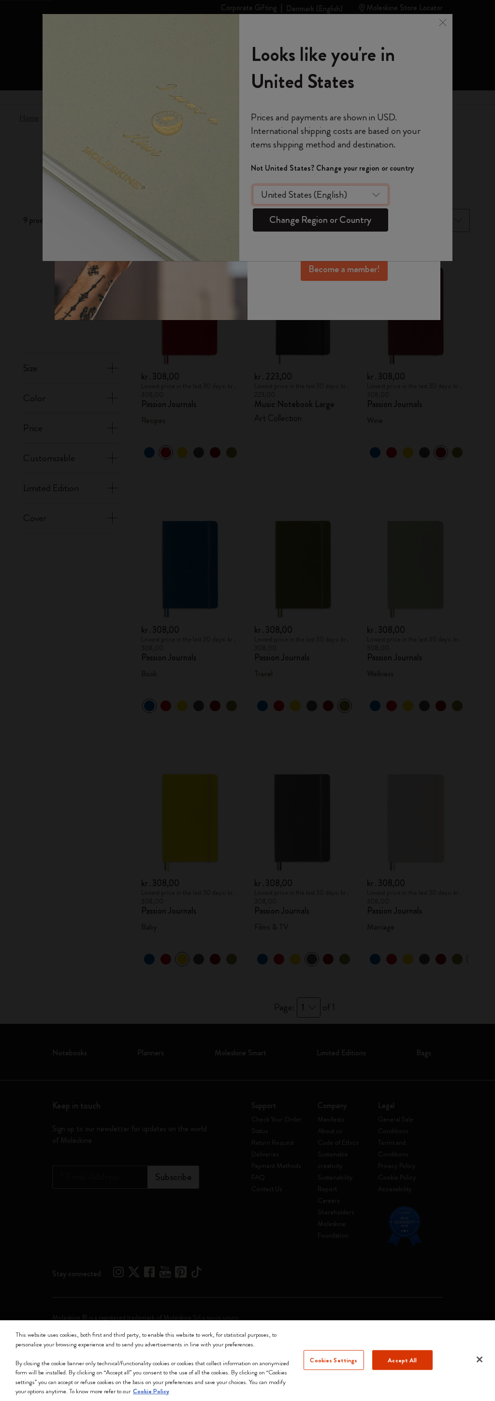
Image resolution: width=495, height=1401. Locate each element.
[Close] (479, 1359)
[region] (247, 1360)
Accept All (402, 1359)
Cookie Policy (151, 1391)
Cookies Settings (333, 1359)
